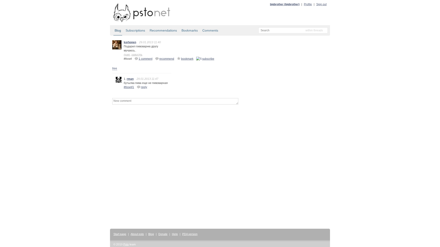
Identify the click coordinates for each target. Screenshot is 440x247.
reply (144, 87)
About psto (137, 234)
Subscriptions (135, 30)
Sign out (321, 4)
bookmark (187, 58)
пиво (127, 54)
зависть (136, 54)
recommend (166, 58)
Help (175, 234)
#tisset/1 (129, 87)
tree (114, 68)
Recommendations (163, 30)
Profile (308, 4)
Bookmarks (190, 30)
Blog (118, 30)
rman (130, 79)
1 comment (145, 58)
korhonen (130, 42)
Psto (126, 244)
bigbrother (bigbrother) (285, 4)
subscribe (208, 58)
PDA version (190, 234)
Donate (163, 234)
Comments (210, 30)
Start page (119, 234)
